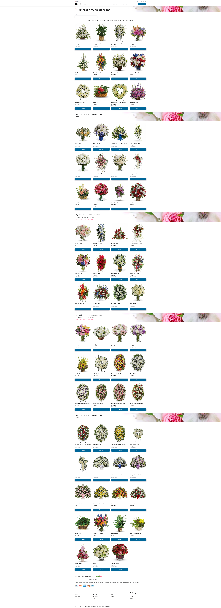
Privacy (131, 596)
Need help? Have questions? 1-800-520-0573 (87, 119)
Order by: (76, 14)
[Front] (80, 4)
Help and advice (125, 4)
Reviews (131, 598)
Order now (83, 48)
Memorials (95, 594)
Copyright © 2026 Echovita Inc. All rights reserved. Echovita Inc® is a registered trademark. (94, 606)
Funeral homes (115, 4)
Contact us (142, 1)
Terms (131, 594)
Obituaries (105, 4)
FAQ (137, 1)
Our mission (95, 596)
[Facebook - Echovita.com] (130, 593)
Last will (94, 599)
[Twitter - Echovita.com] (132, 593)
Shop (133, 4)
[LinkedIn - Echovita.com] (135, 593)
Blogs (94, 598)
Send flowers (142, 4)
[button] (79, 1)
